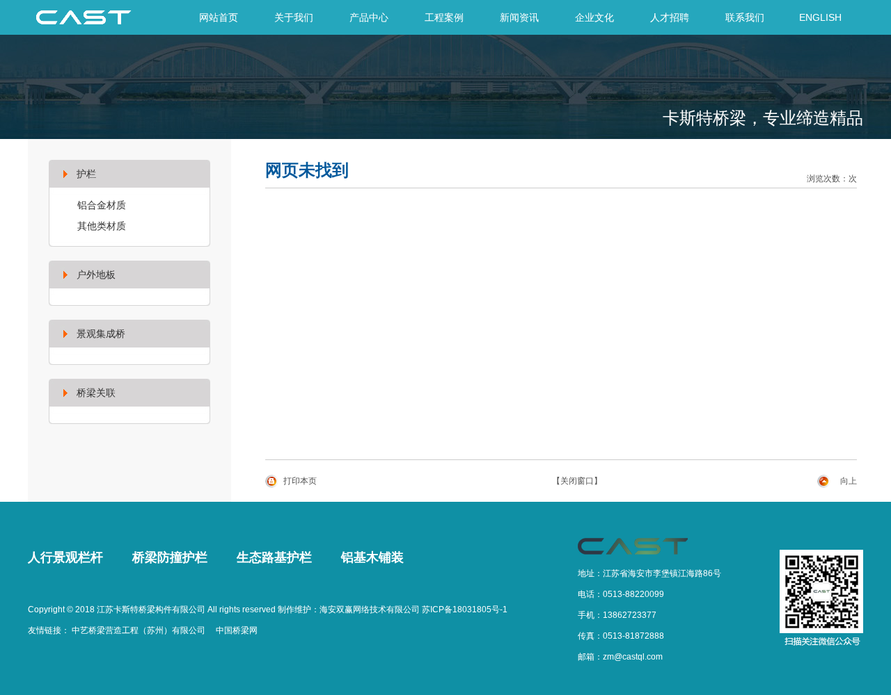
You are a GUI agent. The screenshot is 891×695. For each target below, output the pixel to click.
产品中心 (368, 17)
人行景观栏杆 (65, 557)
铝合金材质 (101, 205)
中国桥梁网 (237, 630)
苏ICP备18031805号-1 (464, 609)
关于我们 (293, 17)
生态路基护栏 (274, 557)
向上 (848, 481)
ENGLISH (820, 17)
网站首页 (218, 17)
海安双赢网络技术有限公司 (370, 609)
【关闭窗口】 (577, 481)
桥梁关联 (96, 392)
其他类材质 (101, 225)
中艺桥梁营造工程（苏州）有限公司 (138, 630)
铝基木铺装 (372, 557)
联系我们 (744, 17)
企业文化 (594, 17)
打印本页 (300, 481)
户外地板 (96, 274)
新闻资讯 (519, 17)
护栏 (86, 173)
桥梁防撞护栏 (169, 557)
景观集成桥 (101, 333)
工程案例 (444, 17)
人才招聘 (669, 17)
